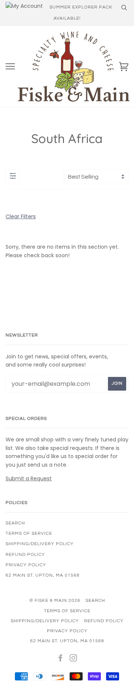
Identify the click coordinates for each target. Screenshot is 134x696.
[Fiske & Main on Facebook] (60, 659)
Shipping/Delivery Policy (40, 543)
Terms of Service (29, 533)
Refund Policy (25, 554)
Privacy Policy (26, 565)
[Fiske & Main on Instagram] (73, 659)
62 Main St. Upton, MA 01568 (43, 575)
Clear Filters (21, 216)
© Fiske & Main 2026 (54, 600)
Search (15, 523)
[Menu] (10, 66)
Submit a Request (29, 478)
